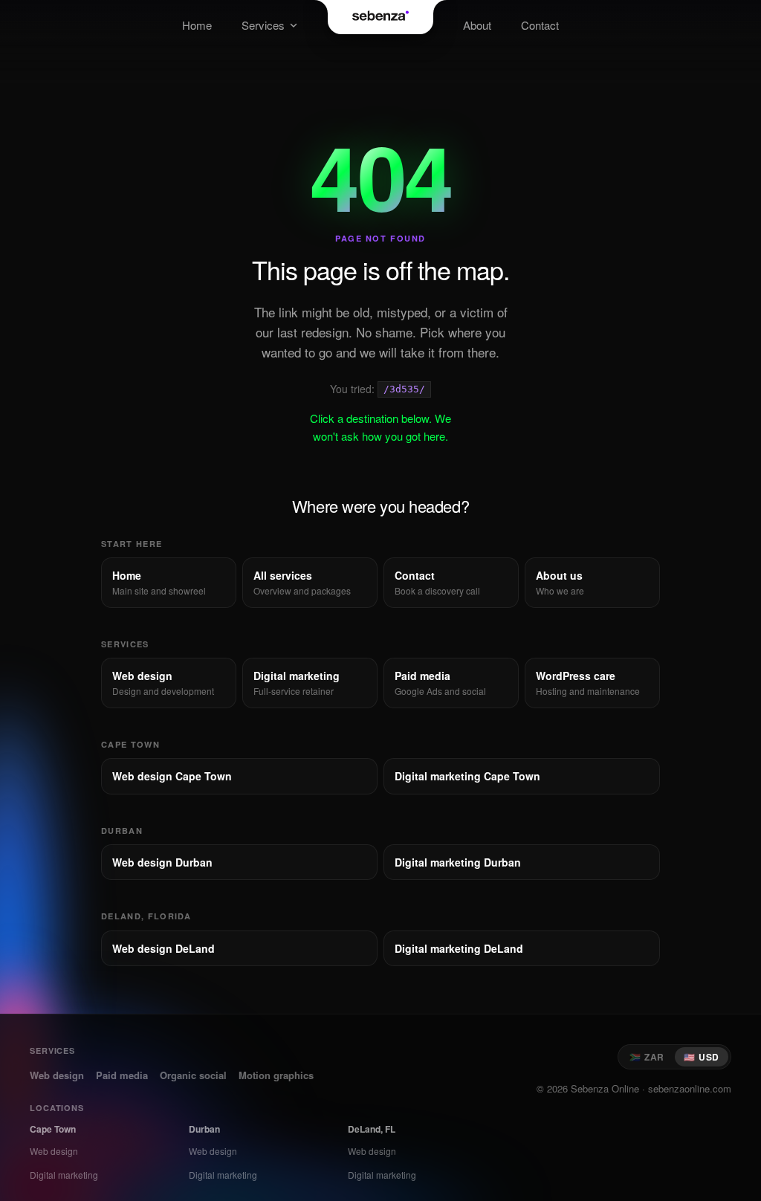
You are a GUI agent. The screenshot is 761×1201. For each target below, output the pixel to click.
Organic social (193, 1075)
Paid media (122, 1075)
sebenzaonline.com (689, 1088)
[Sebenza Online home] (381, 17)
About (477, 25)
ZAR (646, 1057)
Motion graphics (276, 1075)
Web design (57, 1075)
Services (263, 25)
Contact (540, 25)
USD (701, 1057)
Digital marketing (64, 1174)
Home (197, 25)
